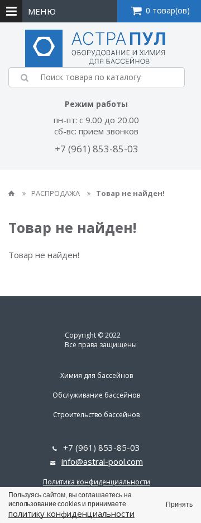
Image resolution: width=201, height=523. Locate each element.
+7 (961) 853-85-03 (96, 148)
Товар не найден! (130, 193)
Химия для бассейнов (96, 375)
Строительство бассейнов (96, 414)
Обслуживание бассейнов (96, 395)
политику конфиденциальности (71, 513)
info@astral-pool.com (102, 461)
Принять (179, 504)
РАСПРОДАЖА (56, 193)
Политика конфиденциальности (96, 482)
